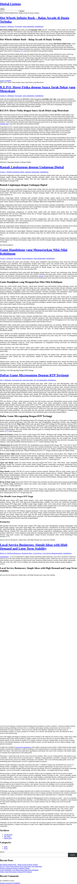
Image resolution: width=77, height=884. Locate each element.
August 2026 (8, 834)
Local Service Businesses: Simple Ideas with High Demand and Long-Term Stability (33, 546)
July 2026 (7, 836)
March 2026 (8, 838)
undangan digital (19, 172)
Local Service (37, 553)
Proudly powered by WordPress (10, 883)
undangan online (30, 172)
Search (2, 852)
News (17, 26)
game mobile (38, 258)
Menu (2, 9)
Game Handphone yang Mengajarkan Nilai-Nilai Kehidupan (19, 870)
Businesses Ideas (27, 553)
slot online (40, 380)
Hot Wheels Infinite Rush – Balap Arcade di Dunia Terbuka (19, 864)
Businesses (17, 553)
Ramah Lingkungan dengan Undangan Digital (32, 167)
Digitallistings (4, 557)
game (12, 26)
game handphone (27, 258)
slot (35, 380)
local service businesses (22, 747)
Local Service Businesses (51, 553)
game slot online (28, 380)
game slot (19, 380)
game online (26, 26)
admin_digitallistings (37, 26)
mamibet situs (4, 124)
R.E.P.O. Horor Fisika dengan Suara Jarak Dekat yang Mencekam (21, 866)
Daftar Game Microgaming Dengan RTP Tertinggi (34, 375)
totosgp (41, 276)
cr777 (20, 51)
